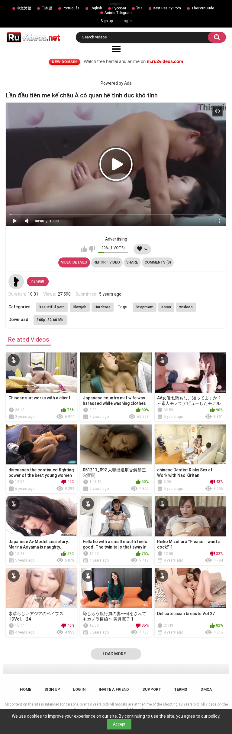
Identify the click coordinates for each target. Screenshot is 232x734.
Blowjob (80, 307)
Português (71, 8)
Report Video (107, 262)
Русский (119, 8)
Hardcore (103, 307)
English (96, 8)
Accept (119, 724)
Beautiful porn (52, 307)
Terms (180, 689)
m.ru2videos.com (165, 61)
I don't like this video (92, 249)
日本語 (46, 8)
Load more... (116, 653)
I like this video (84, 249)
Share (132, 262)
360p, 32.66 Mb (50, 320)
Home (25, 689)
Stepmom (144, 307)
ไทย (139, 8)
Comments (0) (158, 262)
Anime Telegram (118, 13)
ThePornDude (202, 8)
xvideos (186, 307)
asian (166, 307)
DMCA (206, 689)
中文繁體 (24, 8)
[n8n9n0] (16, 281)
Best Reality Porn (167, 8)
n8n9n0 (37, 281)
